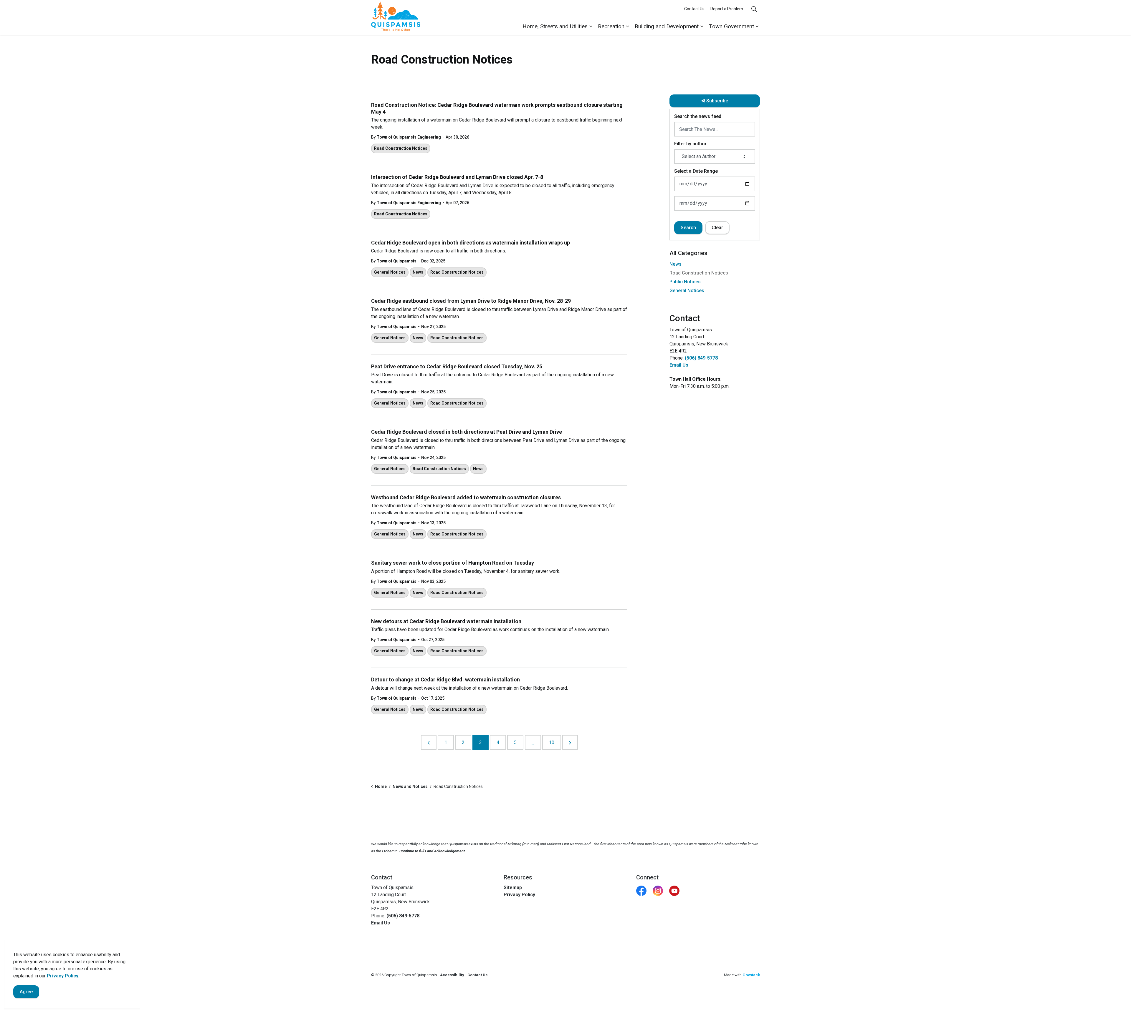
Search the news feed (697, 116)
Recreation (611, 26)
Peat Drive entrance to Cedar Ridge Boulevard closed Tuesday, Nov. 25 (456, 366)
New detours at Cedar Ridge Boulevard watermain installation (446, 621)
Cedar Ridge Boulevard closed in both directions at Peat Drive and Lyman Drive (466, 432)
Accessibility (452, 975)
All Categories (688, 253)
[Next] (570, 742)
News (418, 272)
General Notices (390, 272)
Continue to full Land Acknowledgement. (432, 851)
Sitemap (513, 887)
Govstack (751, 975)
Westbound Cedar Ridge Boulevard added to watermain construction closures (466, 497)
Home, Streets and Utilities (555, 26)
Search (688, 227)
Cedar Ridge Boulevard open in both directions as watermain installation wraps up (470, 242)
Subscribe (716, 101)
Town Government (731, 26)
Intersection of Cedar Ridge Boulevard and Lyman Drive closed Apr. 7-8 (457, 177)
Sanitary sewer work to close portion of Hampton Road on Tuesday (452, 563)
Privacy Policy (519, 894)
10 (551, 742)
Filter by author (690, 144)
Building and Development (667, 26)
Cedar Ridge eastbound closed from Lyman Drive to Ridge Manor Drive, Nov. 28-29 (471, 301)
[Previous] (428, 742)
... (533, 743)
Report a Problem (726, 8)
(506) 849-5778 (701, 358)
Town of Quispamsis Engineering (409, 137)
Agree (26, 991)
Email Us (678, 365)
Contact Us (694, 8)
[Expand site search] (754, 9)
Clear (717, 227)
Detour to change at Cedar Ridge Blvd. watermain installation (445, 679)
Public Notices (685, 282)
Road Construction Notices (400, 148)
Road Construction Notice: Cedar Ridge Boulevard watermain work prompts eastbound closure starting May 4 (497, 108)
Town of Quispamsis (396, 261)
